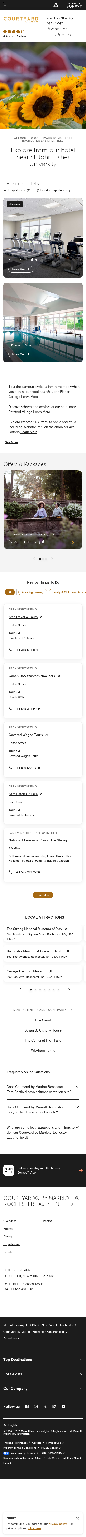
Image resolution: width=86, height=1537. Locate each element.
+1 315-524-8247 (28, 649)
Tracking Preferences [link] (15, 1442)
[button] (56, 5)
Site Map (52, 1457)
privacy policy (58, 1523)
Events (7, 1252)
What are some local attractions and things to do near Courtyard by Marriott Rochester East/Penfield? (41, 1132)
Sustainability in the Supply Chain (22, 1457)
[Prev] (34, 559)
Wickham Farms (43, 1050)
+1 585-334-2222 (28, 708)
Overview (9, 1221)
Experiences (11, 1244)
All (9, 592)
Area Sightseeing (33, 592)
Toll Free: (23, 1284)
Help (6, 1462)
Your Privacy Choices (22, 1453)
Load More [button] (43, 895)
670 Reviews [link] (19, 36)
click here (34, 1528)
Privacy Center (49, 1447)
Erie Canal (43, 1020)
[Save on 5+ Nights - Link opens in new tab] (43, 509)
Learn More (19, 269)
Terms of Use (53, 1442)
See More (11, 442)
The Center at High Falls (43, 1040)
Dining (7, 1236)
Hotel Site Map (70, 1457)
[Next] (52, 559)
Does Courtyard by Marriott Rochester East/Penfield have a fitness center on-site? (39, 1089)
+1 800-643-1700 (28, 768)
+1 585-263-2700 (28, 872)
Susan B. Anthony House (43, 1030)
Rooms (8, 1228)
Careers (36, 1442)
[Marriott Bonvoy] (72, 5)
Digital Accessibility (51, 1452)
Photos (47, 1221)
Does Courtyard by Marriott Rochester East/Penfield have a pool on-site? (35, 1109)
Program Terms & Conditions (19, 1447)
